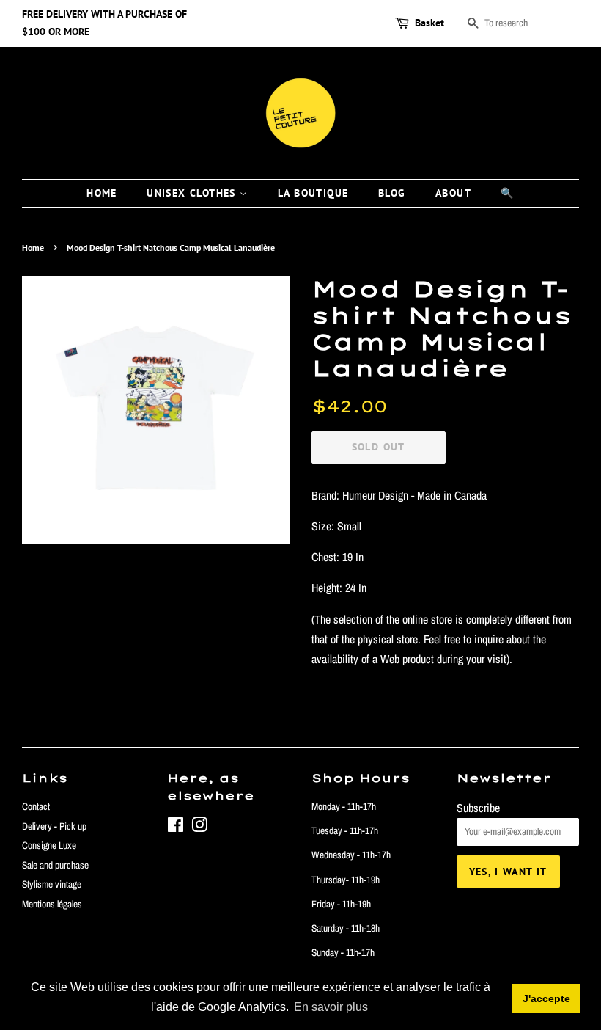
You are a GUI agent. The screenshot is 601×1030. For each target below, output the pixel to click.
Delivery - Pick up (54, 826)
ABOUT (453, 193)
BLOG (392, 193)
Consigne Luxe (49, 845)
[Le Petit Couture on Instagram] (199, 827)
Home (33, 247)
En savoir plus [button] (331, 1007)
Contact (36, 806)
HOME (101, 193)
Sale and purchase (55, 865)
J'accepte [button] (546, 998)
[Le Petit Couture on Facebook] (175, 827)
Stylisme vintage (51, 884)
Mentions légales (52, 903)
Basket (429, 22)
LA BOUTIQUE (313, 193)
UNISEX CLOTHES (193, 193)
